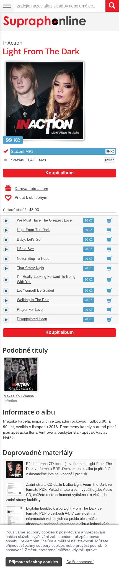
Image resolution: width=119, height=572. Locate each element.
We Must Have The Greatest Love (44, 220)
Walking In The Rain (33, 300)
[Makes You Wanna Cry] (21, 374)
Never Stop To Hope (33, 258)
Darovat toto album (31, 188)
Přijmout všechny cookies (33, 562)
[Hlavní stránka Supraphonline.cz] (45, 22)
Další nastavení (80, 562)
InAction (12, 42)
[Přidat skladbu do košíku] (109, 220)
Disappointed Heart (32, 319)
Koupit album (59, 173)
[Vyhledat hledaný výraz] (112, 6)
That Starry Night (30, 268)
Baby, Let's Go (28, 239)
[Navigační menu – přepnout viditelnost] (7, 6)
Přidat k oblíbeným (31, 197)
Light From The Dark (33, 230)
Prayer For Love (30, 309)
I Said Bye (25, 249)
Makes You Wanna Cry (22, 396)
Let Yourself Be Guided (35, 290)
